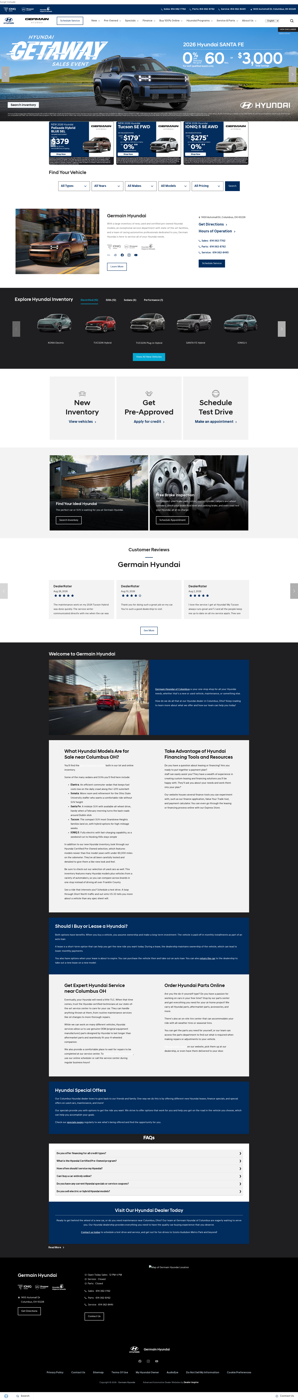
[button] (292, 21)
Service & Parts (226, 21)
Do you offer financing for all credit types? (81, 1153)
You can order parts (176, 1047)
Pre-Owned (111, 21)
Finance (147, 21)
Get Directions (29, 1311)
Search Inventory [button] (68, 520)
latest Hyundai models (92, 765)
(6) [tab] (130, 300)
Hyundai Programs (198, 21)
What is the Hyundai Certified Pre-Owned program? (87, 1161)
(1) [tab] (153, 300)
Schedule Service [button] (70, 21)
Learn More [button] (117, 266)
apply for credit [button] (148, 422)
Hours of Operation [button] (216, 231)
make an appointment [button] (214, 422)
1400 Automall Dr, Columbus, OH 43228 (274, 9)
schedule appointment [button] (172, 520)
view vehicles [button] (81, 422)
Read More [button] (55, 1247)
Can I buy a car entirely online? (74, 1176)
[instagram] (129, 255)
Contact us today (90, 1232)
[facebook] (122, 255)
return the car (207, 958)
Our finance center (218, 770)
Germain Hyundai (126, 1382)
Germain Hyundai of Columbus (172, 689)
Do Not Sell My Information (202, 1372)
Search (232, 186)
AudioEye (172, 1372)
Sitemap (98, 1372)
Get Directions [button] (212, 224)
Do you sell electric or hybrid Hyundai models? (83, 1191)
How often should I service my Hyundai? (80, 1168)
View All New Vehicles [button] (149, 357)
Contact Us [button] (94, 1316)
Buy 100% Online (169, 21)
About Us (247, 21)
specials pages (75, 1122)
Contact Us (78, 1372)
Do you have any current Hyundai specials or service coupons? (93, 1184)
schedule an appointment (118, 1054)
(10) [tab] (89, 300)
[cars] (108, 255)
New (94, 21)
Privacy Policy (55, 1372)
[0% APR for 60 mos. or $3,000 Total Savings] (149, 74)
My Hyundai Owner (147, 1372)
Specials (130, 21)
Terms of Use (119, 1372)
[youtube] (135, 255)
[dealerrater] (115, 255)
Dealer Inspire (191, 1382)
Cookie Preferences (239, 1372)
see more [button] (149, 630)
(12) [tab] (111, 300)
